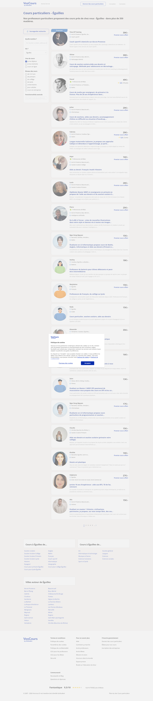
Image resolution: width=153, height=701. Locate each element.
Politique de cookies (83, 357)
